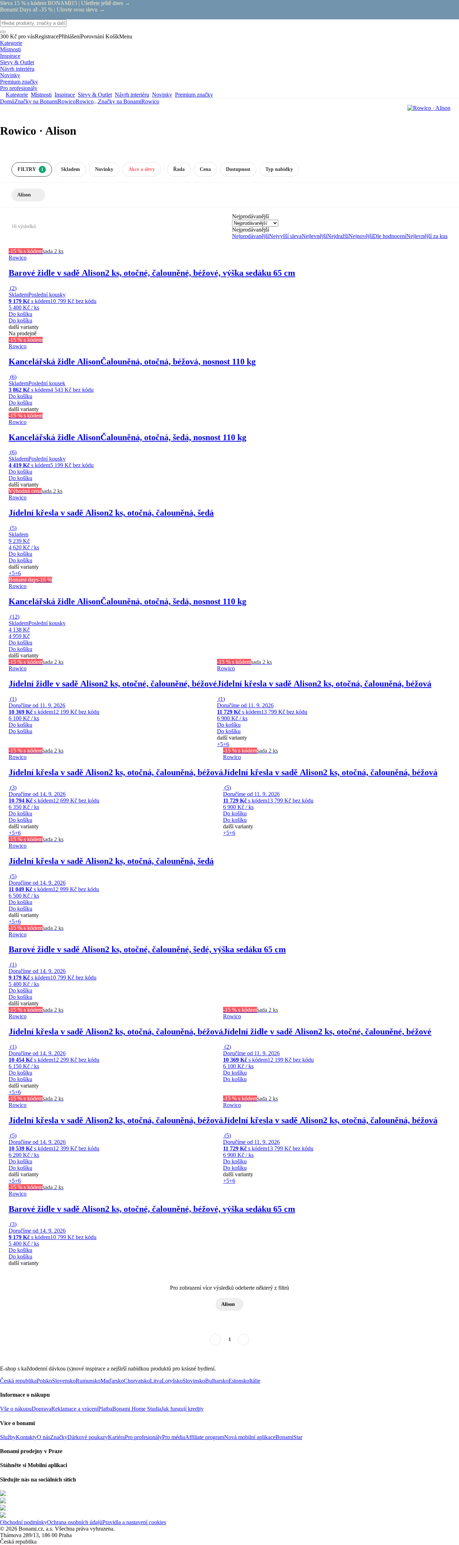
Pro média (173, 1437)
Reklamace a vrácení (74, 1409)
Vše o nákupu (16, 1409)
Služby (8, 1437)
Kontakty (26, 1437)
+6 (18, 573)
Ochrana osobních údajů (74, 1522)
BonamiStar (288, 1437)
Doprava (41, 1409)
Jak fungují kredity (182, 1409)
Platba (105, 1409)
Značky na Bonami (36, 101)
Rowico (85, 101)
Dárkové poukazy (87, 1437)
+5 (12, 573)
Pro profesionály (143, 1437)
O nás (43, 1437)
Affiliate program (204, 1437)
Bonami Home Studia (136, 1409)
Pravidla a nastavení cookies (134, 1522)
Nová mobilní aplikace (249, 1437)
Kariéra (116, 1437)
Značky (58, 1437)
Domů (7, 101)
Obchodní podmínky (23, 1522)
